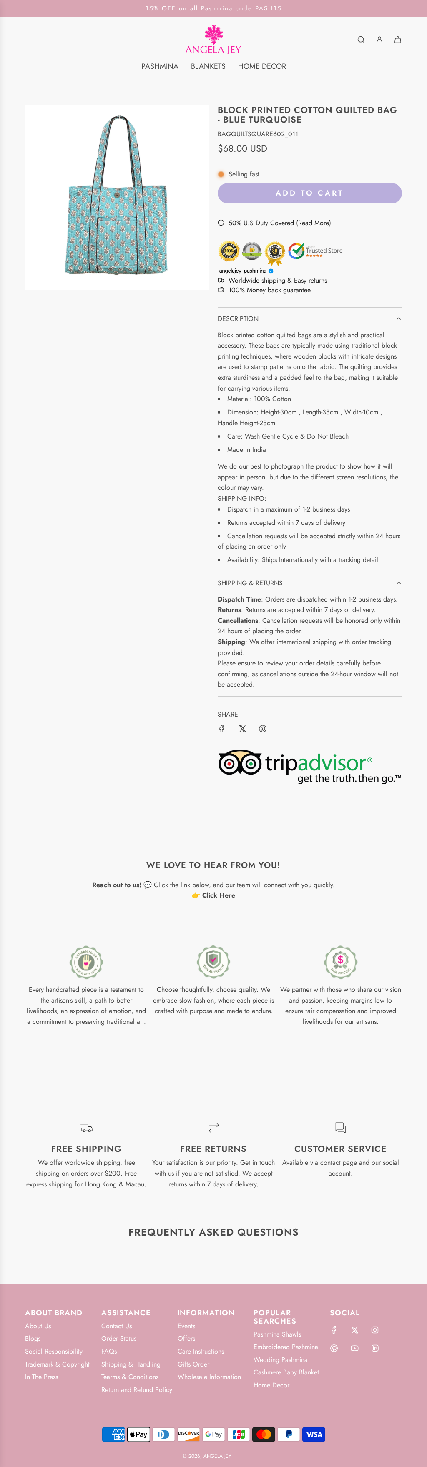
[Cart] (398, 39)
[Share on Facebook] (222, 730)
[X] (354, 1330)
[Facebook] (334, 1330)
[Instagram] (375, 1330)
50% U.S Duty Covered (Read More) (280, 223)
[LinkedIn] (375, 1348)
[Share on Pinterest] (263, 730)
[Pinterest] (334, 1348)
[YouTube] (354, 1348)
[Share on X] (242, 730)
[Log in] (379, 39)
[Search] (361, 39)
